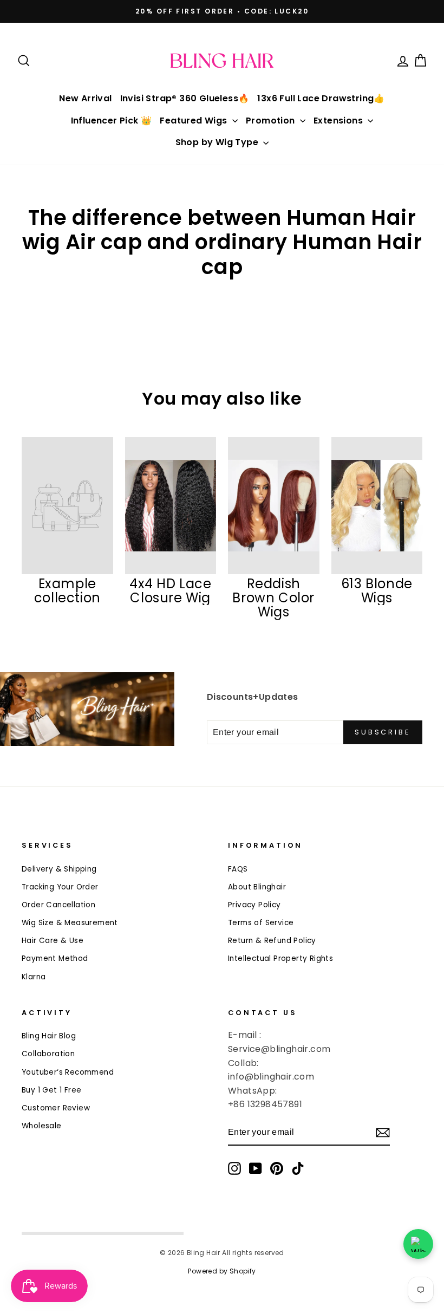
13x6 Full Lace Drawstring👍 (320, 98)
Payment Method (55, 958)
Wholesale (42, 1126)
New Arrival (85, 98)
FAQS (238, 869)
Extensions (339, 120)
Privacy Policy (254, 905)
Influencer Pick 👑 (111, 120)
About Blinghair (257, 887)
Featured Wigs (195, 120)
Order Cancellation (58, 905)
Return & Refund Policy (272, 940)
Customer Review (56, 1108)
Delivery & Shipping (59, 869)
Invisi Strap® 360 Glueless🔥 (185, 98)
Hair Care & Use (52, 940)
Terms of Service (260, 923)
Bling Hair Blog (49, 1036)
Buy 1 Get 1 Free (51, 1090)
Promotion (271, 120)
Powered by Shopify (222, 1271)
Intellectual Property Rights (280, 958)
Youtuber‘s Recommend (68, 1072)
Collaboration (48, 1054)
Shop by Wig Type (218, 142)
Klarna (33, 977)
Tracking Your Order (60, 887)
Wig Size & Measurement (70, 923)
